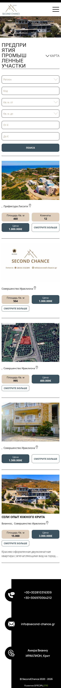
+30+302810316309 (38, 592)
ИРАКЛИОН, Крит (38, 656)
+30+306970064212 (38, 598)
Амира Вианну (38, 650)
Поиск (30, 147)
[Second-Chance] (10, 9)
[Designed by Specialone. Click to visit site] (36, 685)
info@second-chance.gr (38, 624)
